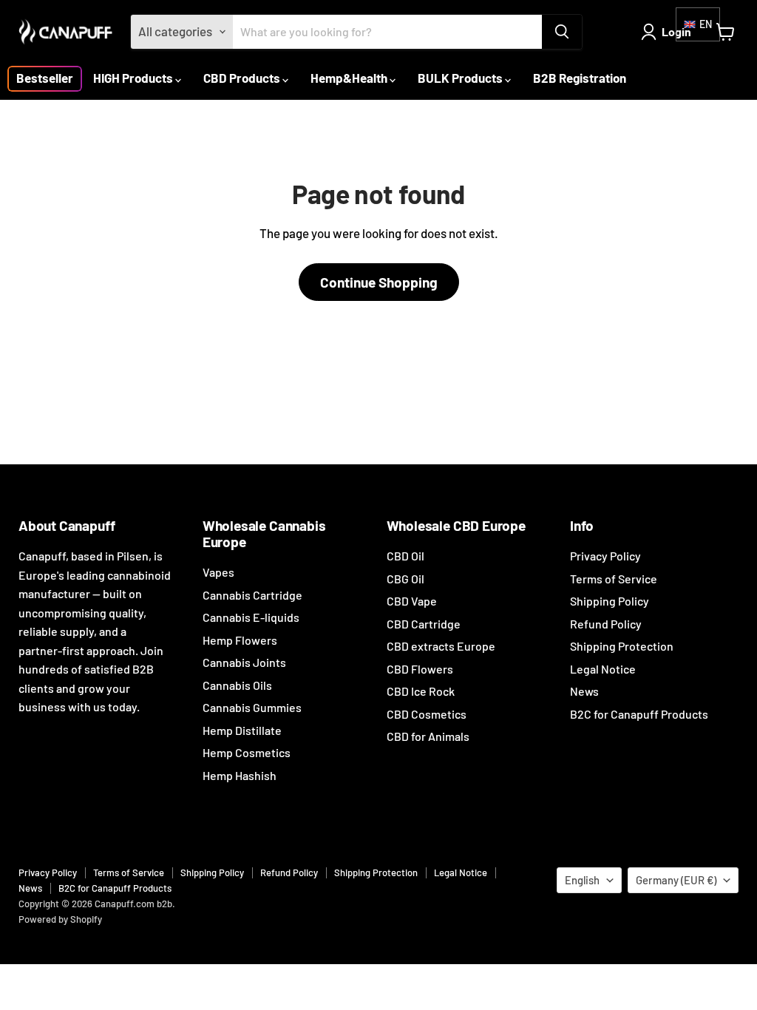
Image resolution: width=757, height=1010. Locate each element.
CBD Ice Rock (421, 691)
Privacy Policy (605, 556)
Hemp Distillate (242, 730)
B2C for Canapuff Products (639, 714)
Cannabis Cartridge (252, 595)
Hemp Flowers (240, 640)
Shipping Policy (609, 601)
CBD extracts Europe (441, 646)
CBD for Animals (428, 736)
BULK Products (461, 77)
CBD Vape (412, 601)
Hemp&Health (350, 77)
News (584, 691)
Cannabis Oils (237, 685)
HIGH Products (134, 77)
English (582, 880)
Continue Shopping (379, 282)
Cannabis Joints (244, 662)
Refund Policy (606, 624)
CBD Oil (405, 556)
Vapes (218, 572)
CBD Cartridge (424, 624)
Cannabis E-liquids (251, 617)
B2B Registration (579, 77)
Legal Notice (603, 669)
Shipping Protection (621, 646)
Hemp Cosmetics (247, 752)
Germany (676, 880)
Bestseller (44, 77)
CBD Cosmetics (426, 714)
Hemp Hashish (239, 775)
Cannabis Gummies (252, 707)
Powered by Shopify (60, 919)
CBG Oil (405, 579)
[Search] (562, 32)
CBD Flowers (420, 669)
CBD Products (242, 77)
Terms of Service (613, 579)
